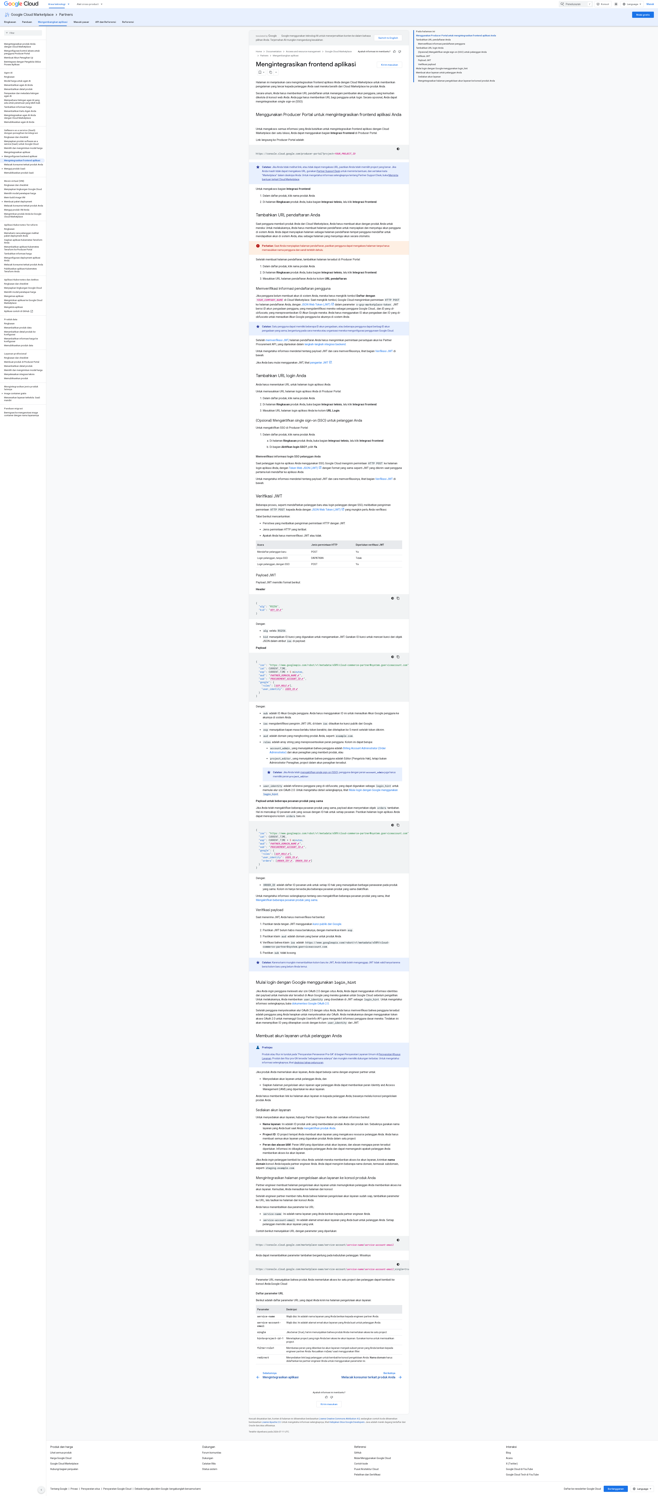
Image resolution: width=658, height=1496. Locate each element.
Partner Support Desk (328, 171)
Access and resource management (303, 51)
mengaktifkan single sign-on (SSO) (319, 772)
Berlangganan (616, 1488)
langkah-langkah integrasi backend (325, 344)
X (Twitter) (512, 1463)
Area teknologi (56, 4)
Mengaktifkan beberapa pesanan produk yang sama (286, 900)
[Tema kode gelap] (398, 149)
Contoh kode (361, 1463)
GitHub (357, 1452)
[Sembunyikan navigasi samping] (41, 1489)
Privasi (74, 1488)
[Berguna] (394, 51)
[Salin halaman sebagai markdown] (271, 72)
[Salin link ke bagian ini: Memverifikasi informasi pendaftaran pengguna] (334, 289)
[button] (22, 156)
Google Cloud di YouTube (519, 1469)
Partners (66, 15)
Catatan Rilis (209, 1463)
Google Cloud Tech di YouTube (522, 1474)
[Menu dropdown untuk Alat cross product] (103, 4)
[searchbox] (23, 33)
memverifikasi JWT (277, 340)
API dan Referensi (105, 21)
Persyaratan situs (90, 1488)
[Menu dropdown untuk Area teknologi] (69, 4)
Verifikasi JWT (384, 351)
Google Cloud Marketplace (32, 15)
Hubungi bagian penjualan (64, 1469)
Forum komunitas (211, 1452)
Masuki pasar (81, 21)
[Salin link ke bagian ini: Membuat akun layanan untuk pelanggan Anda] (345, 1036)
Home (259, 51)
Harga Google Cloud (60, 1458)
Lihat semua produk (61, 1452)
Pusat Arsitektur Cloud (366, 1469)
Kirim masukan (389, 64)
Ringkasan (10, 21)
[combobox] (576, 4)
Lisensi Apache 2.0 (271, 1422)
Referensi (128, 21)
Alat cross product (88, 4)
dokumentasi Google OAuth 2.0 (310, 1003)
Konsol (605, 4)
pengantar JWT (319, 362)
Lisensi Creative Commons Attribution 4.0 (339, 1418)
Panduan (27, 21)
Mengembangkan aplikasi (53, 21)
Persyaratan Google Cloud (117, 1488)
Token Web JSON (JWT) (303, 468)
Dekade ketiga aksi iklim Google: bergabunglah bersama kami (168, 1488)
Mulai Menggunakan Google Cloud (372, 1458)
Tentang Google (58, 1488)
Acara (509, 1458)
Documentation (274, 51)
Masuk (650, 4)
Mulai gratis (643, 14)
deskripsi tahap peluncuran (308, 1062)
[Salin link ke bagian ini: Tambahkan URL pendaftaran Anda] (323, 215)
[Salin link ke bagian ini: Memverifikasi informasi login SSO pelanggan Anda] (324, 457)
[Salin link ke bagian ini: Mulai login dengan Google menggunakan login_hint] (359, 983)
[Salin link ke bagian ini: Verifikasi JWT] (285, 496)
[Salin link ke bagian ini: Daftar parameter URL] (286, 1293)
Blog (508, 1452)
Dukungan (207, 1458)
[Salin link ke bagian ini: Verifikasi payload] (286, 910)
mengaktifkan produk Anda (319, 1128)
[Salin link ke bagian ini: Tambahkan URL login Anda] (309, 376)
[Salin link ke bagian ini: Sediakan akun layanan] (294, 1110)
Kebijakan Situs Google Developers (347, 1422)
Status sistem (209, 1469)
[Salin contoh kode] (398, 598)
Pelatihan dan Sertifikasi (367, 1474)
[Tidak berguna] (399, 51)
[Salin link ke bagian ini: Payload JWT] (279, 575)
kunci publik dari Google (327, 924)
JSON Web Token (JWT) (315, 304)
